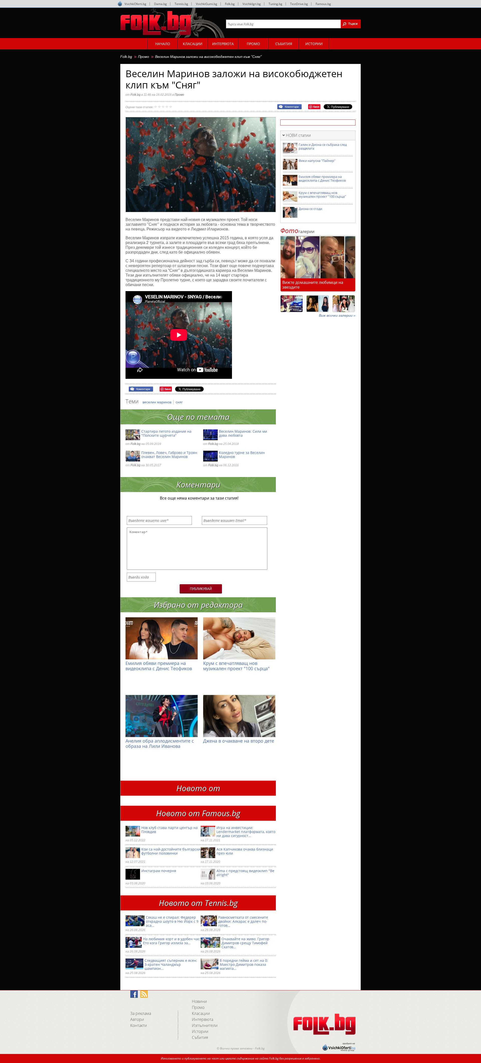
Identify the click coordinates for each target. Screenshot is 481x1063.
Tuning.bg (275, 4)
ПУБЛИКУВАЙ (201, 589)
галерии (297, 231)
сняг (179, 402)
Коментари (292, 106)
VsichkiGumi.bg (206, 4)
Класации (201, 1013)
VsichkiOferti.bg (135, 4)
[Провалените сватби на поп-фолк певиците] (343, 303)
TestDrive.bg (299, 4)
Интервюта (202, 1019)
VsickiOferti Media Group (120, 3)
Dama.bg (160, 4)
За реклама (140, 1013)
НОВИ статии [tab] (298, 135)
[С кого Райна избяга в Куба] (291, 303)
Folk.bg (230, 4)
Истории (200, 1031)
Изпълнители (205, 1025)
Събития (200, 1037)
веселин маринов (157, 402)
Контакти (138, 1025)
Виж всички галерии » (337, 315)
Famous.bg (323, 4)
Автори (137, 1019)
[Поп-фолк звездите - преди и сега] (317, 303)
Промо (143, 57)
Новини (199, 1001)
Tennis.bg (181, 4)
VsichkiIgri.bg (252, 4)
